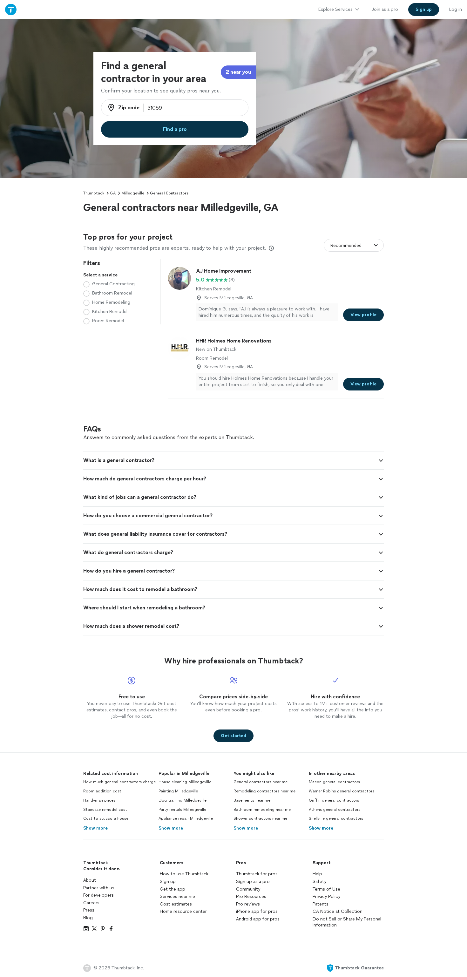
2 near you (238, 72)
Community (248, 889)
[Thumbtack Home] (11, 9)
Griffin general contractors (334, 800)
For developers (98, 895)
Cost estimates (176, 904)
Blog (88, 917)
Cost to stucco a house (105, 818)
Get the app (172, 889)
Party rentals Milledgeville (182, 809)
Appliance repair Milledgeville (186, 818)
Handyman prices (99, 800)
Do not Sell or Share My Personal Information (347, 922)
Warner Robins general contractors (341, 791)
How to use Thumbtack (184, 874)
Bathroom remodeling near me (262, 809)
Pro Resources (251, 896)
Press (88, 910)
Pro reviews (248, 904)
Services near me (177, 896)
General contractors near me (261, 782)
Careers (91, 903)
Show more (95, 828)
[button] (233, 460)
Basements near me (252, 800)
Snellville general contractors (336, 818)
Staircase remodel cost (105, 809)
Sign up (168, 881)
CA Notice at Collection (337, 911)
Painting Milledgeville (178, 791)
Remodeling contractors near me (264, 791)
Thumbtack (93, 193)
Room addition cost (102, 791)
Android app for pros (258, 919)
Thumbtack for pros (257, 874)
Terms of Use (326, 889)
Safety (319, 881)
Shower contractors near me (260, 818)
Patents (320, 904)
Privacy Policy (326, 896)
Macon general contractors (334, 782)
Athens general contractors (334, 809)
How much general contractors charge (119, 782)
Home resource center (183, 911)
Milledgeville (132, 193)
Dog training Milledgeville (182, 800)
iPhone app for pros (257, 911)
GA (113, 193)
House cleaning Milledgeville (185, 782)
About (89, 880)
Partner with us (98, 888)
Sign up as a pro (253, 881)
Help (317, 874)
